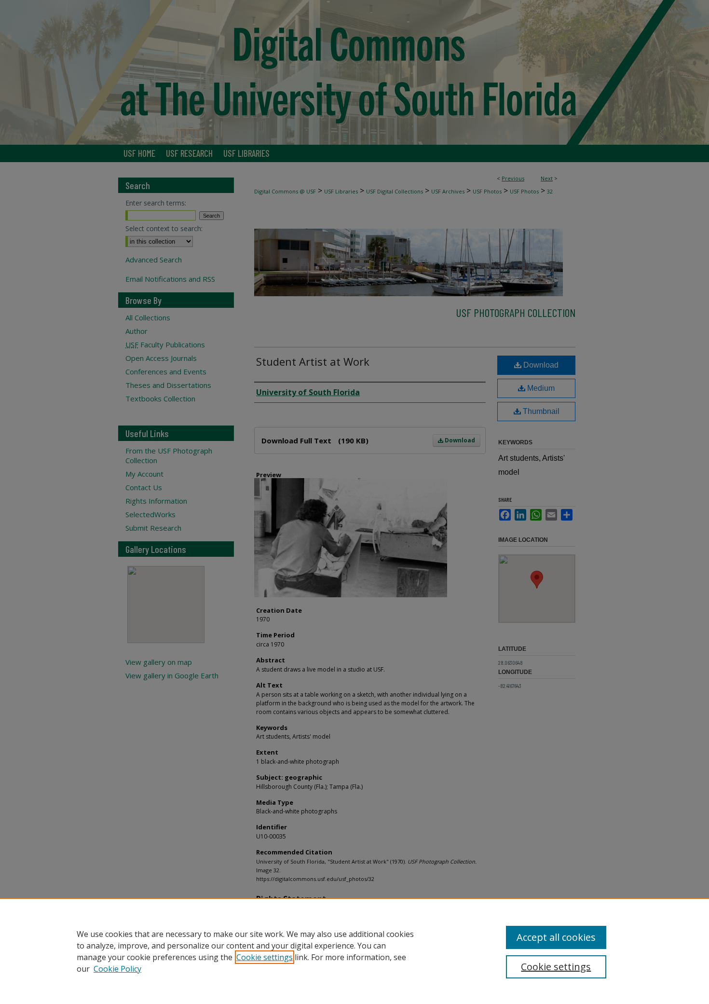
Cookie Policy (117, 968)
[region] (354, 951)
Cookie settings (264, 957)
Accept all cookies (556, 937)
